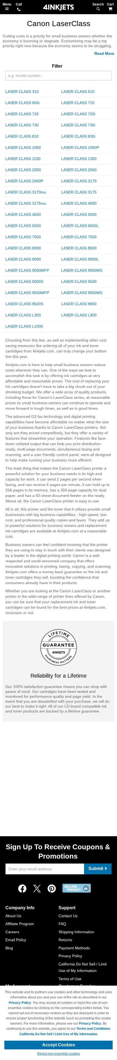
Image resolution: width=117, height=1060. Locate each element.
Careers (12, 932)
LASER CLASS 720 (22, 114)
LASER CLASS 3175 (79, 192)
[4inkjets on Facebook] (22, 889)
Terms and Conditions (93, 1029)
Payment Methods (74, 948)
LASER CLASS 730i (78, 125)
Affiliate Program (19, 924)
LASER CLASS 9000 (23, 259)
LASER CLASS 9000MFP (27, 270)
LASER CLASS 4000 (79, 203)
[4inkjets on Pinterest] (52, 889)
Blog (9, 948)
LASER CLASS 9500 (79, 281)
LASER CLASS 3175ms (25, 203)
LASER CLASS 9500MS (81, 293)
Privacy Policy (70, 956)
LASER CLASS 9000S (24, 281)
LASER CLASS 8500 (79, 248)
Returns (65, 940)
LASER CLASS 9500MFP (27, 293)
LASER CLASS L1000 (24, 326)
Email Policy (15, 940)
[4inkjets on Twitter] (37, 889)
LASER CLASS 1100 (23, 158)
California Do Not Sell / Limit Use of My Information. (58, 1034)
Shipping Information (76, 932)
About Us (13, 916)
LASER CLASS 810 (22, 136)
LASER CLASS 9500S (24, 304)
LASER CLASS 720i (78, 114)
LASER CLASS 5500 (23, 226)
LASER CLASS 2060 (79, 170)
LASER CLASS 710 (77, 103)
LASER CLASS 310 (22, 91)
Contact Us (68, 916)
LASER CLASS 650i (22, 103)
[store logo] (58, 7)
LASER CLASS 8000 (23, 248)
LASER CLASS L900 (79, 315)
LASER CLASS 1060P (80, 147)
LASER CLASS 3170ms (25, 192)
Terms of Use (70, 979)
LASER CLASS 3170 (79, 181)
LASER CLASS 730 (22, 125)
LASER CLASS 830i (78, 136)
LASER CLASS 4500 (23, 214)
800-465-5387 (19, 10)
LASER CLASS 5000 (79, 214)
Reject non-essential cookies (58, 1054)
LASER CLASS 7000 (23, 237)
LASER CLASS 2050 (23, 170)
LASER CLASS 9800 (79, 304)
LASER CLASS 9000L (80, 259)
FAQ (62, 924)
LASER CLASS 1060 (23, 147)
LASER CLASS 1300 (79, 158)
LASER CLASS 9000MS (81, 270)
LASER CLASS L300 (23, 315)
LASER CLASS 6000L (80, 226)
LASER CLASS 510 (77, 91)
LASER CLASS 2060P (24, 181)
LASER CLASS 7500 (79, 237)
